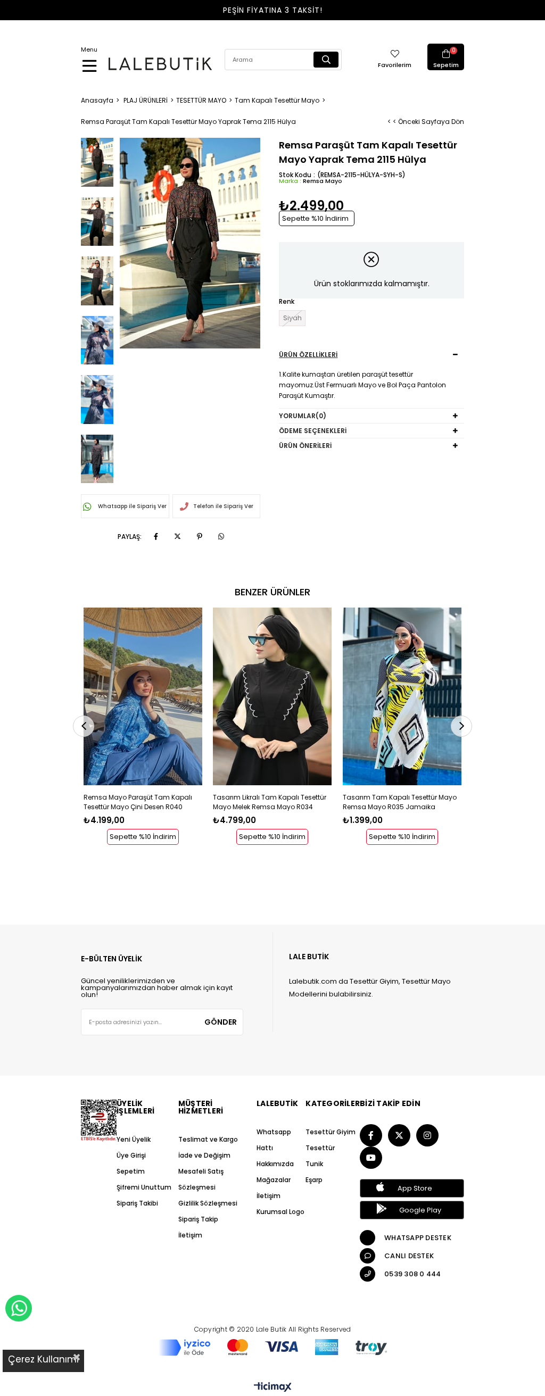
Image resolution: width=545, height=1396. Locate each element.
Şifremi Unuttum (144, 1187)
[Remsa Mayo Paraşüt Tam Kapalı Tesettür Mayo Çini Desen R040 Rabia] (143, 697)
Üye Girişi (131, 1155)
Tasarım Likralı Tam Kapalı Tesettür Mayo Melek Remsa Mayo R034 (269, 802)
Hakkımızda (275, 1163)
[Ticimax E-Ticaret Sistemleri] (273, 1387)
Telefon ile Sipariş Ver (223, 506)
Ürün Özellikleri (308, 354)
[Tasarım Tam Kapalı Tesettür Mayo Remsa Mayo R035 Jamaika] (402, 697)
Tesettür (320, 1147)
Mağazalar (274, 1179)
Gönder (220, 1022)
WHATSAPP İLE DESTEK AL (18, 1308)
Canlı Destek (409, 1256)
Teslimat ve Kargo (208, 1139)
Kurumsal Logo (280, 1211)
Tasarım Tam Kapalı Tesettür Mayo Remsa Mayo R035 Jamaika (400, 802)
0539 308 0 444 (412, 1274)
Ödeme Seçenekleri (312, 430)
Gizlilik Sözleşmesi (207, 1203)
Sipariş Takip (198, 1219)
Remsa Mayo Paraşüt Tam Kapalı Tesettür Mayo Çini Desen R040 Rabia (138, 802)
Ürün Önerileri (305, 445)
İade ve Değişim (204, 1155)
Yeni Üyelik (134, 1139)
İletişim (190, 1235)
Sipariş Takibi (137, 1203)
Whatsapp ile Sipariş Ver (131, 506)
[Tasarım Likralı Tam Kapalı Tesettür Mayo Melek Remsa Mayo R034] (272, 697)
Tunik (314, 1163)
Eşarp (314, 1179)
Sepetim (131, 1171)
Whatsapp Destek (417, 1238)
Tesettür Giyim (330, 1131)
